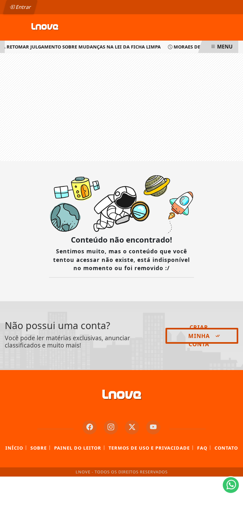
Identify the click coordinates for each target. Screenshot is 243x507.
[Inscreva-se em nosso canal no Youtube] (153, 427)
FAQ (202, 448)
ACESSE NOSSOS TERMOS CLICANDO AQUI (117, 499)
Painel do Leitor (77, 448)
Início (14, 448)
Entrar (23, 6)
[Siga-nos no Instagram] (111, 427)
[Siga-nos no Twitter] (132, 427)
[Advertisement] (121, 107)
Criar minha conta (199, 336)
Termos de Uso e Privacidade (149, 448)
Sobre (38, 448)
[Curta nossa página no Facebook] (90, 427)
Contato (226, 448)
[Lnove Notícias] (45, 26)
